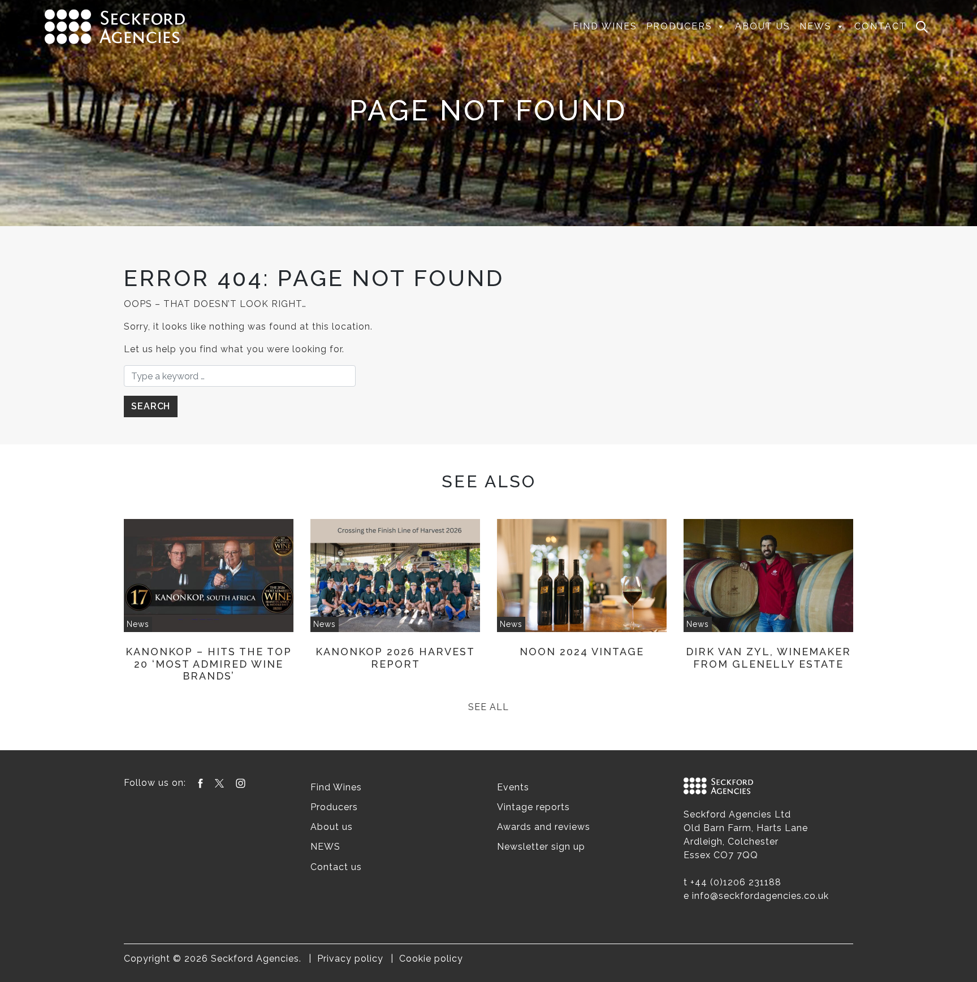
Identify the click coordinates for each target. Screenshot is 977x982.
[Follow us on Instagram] (240, 782)
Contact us (336, 867)
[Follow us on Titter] (219, 782)
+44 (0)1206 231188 (735, 882)
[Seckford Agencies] (115, 26)
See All (488, 707)
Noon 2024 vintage (582, 651)
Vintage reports (533, 807)
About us (762, 26)
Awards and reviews (543, 826)
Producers (679, 26)
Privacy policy (350, 958)
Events (513, 787)
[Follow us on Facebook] (200, 782)
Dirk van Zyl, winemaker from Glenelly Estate (768, 658)
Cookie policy (431, 958)
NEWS (815, 26)
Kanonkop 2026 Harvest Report (395, 658)
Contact (880, 26)
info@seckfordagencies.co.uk (760, 895)
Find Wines (605, 26)
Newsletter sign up (541, 846)
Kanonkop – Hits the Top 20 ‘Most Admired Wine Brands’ (209, 664)
